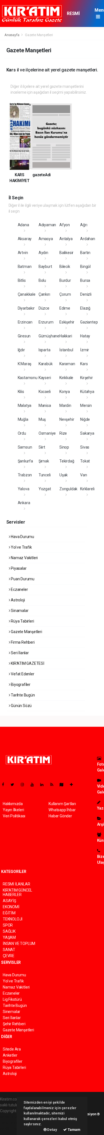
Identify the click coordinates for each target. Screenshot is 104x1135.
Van (83, 475)
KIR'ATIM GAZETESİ (27, 663)
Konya (64, 391)
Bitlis (22, 280)
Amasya (46, 239)
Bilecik (64, 266)
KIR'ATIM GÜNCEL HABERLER (17, 892)
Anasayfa (12, 35)
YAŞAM (9, 937)
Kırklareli (87, 489)
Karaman (67, 364)
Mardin (65, 405)
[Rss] (54, 784)
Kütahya (87, 391)
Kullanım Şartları (62, 804)
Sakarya (87, 433)
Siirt (42, 447)
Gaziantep (89, 322)
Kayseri (45, 377)
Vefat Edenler (22, 674)
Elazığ (85, 308)
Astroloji (17, 600)
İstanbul (66, 350)
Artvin (23, 252)
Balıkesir (66, 252)
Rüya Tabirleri (22, 621)
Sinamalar (19, 610)
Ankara (24, 503)
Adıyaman (47, 225)
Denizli (86, 294)
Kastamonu (27, 377)
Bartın (85, 252)
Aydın (43, 252)
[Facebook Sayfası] (5, 784)
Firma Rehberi (22, 642)
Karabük (46, 364)
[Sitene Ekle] (73, 784)
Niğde (85, 419)
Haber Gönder (60, 816)
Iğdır (21, 350)
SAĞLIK (9, 931)
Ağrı (83, 225)
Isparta (44, 350)
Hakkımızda (13, 804)
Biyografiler (20, 684)
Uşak (63, 475)
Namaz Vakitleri (24, 558)
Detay (52, 1129)
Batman (25, 266)
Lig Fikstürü (12, 999)
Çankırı (44, 294)
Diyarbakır (26, 308)
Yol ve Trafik (21, 547)
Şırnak (44, 461)
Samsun (25, 447)
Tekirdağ (66, 461)
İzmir (84, 350)
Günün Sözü (21, 705)
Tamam (73, 1129)
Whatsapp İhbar (62, 810)
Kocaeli (45, 391)
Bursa (85, 280)
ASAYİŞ (9, 900)
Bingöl (85, 266)
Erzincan (25, 322)
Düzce (44, 308)
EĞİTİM (9, 913)
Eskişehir (66, 322)
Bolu (42, 280)
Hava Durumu (22, 536)
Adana (23, 225)
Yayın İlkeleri (13, 810)
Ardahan (87, 239)
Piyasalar (18, 568)
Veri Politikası (14, 816)
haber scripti (10, 1122)
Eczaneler (19, 589)
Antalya (66, 239)
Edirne (64, 308)
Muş (42, 419)
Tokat (85, 461)
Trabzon (25, 475)
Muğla (23, 419)
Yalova (23, 489)
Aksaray (25, 239)
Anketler (10, 1055)
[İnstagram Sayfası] (25, 784)
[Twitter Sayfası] (15, 784)
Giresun (24, 336)
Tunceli (45, 475)
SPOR (8, 925)
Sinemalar (11, 1011)
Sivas (84, 447)
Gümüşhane (49, 336)
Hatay (85, 336)
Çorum (65, 294)
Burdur (65, 280)
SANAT (9, 949)
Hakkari (65, 336)
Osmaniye (47, 433)
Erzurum (46, 322)
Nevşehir (66, 419)
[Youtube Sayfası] (34, 784)
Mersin (86, 405)
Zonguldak (68, 489)
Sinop (64, 447)
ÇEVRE (8, 956)
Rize (63, 433)
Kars (84, 364)
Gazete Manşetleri (26, 631)
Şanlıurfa (25, 461)
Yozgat (45, 489)
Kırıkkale (66, 377)
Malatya (25, 405)
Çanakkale (26, 294)
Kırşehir (86, 377)
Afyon (64, 225)
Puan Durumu (22, 579)
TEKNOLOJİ (12, 919)
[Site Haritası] (64, 784)
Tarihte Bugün (22, 695)
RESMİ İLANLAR (75, 16)
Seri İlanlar (19, 653)
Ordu (22, 433)
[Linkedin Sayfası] (44, 784)
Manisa (45, 405)
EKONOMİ (11, 907)
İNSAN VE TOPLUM (19, 943)
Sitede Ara (12, 1049)
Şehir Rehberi (14, 1024)
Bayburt (45, 266)
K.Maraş (25, 364)
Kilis (21, 391)
